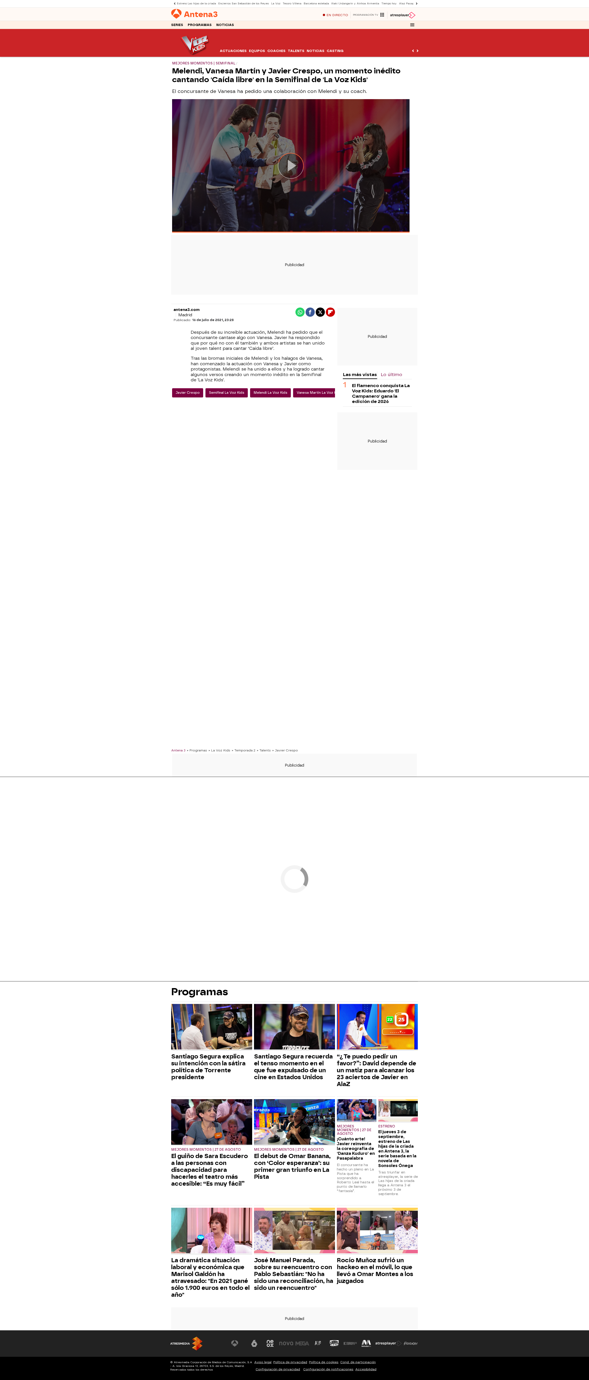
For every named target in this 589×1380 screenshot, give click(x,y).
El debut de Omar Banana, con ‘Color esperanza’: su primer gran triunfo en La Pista (292, 1166)
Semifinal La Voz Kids (226, 393)
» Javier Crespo (285, 750)
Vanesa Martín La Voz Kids (319, 393)
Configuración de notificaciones (328, 1369)
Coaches (276, 51)
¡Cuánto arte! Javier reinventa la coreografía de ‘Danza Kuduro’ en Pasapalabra (356, 1148)
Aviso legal (262, 1362)
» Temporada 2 (243, 750)
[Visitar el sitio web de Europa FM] (350, 1343)
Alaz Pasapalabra (410, 3)
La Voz (275, 3)
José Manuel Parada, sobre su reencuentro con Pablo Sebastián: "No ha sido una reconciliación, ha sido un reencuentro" (293, 1274)
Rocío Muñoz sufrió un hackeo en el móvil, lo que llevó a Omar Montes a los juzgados (375, 1270)
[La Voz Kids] (195, 54)
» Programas (197, 750)
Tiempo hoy (389, 3)
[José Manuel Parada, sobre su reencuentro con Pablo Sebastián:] (294, 1231)
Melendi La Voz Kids (270, 393)
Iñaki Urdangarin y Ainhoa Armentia (355, 3)
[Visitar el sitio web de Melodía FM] (366, 1343)
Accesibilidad (365, 1369)
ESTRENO (386, 1126)
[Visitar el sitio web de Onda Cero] (334, 1343)
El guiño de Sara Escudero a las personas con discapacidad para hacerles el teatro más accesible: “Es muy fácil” (209, 1170)
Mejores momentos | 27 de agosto (206, 1150)
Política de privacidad (290, 1362)
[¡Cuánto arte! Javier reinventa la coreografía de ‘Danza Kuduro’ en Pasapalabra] (356, 1110)
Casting (335, 51)
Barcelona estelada (316, 3)
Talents (296, 51)
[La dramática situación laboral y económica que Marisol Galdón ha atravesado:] (211, 1231)
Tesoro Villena (292, 3)
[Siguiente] (415, 3)
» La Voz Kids (219, 750)
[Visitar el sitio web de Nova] (286, 1343)
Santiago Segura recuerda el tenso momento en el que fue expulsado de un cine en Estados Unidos (293, 1067)
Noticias (225, 25)
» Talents (264, 750)
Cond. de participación (358, 1362)
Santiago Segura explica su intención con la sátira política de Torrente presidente (208, 1067)
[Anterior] (173, 3)
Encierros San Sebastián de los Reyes (243, 3)
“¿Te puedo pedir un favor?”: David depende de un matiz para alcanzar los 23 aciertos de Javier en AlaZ (376, 1070)
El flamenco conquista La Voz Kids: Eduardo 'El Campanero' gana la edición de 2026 (381, 393)
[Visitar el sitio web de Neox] (270, 1343)
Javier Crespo (188, 393)
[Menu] (412, 25)
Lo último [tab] (391, 374)
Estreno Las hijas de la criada (196, 3)
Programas (200, 25)
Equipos (257, 51)
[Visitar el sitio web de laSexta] (254, 1343)
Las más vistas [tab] (360, 374)
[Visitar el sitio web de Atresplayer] (388, 1343)
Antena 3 (178, 750)
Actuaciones (233, 51)
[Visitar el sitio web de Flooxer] (411, 1343)
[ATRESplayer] (402, 15)
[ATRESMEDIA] (186, 1343)
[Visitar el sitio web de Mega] (302, 1343)
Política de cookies (323, 1362)
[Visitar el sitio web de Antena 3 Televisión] (238, 1343)
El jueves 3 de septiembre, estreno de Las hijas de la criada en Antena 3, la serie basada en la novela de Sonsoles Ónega (397, 1148)
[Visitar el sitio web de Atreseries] (318, 1343)
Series (177, 25)
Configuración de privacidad (278, 1369)
